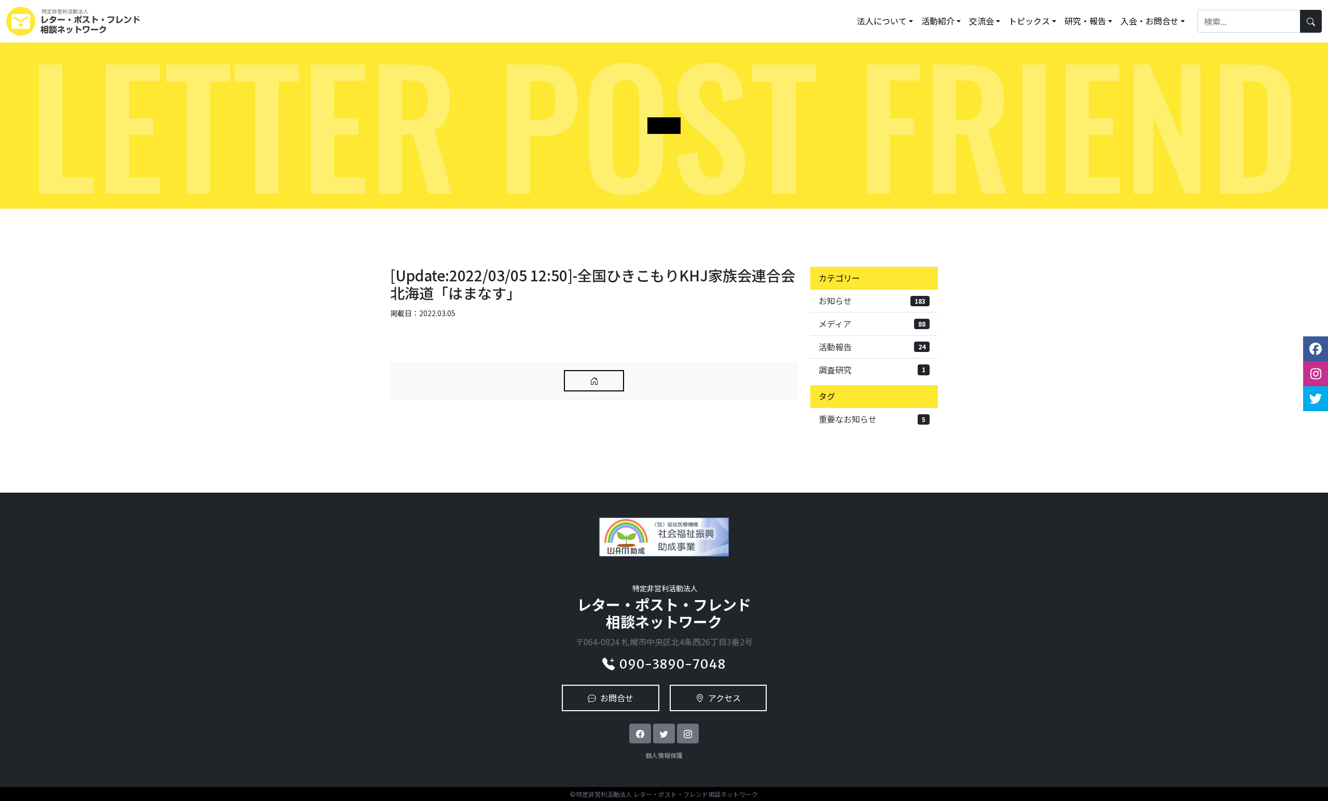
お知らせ (872, 300)
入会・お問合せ (1149, 21)
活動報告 (872, 347)
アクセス (724, 697)
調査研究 (872, 369)
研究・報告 (1085, 21)
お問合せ (616, 697)
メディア (872, 323)
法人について (882, 21)
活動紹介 (938, 21)
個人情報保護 (664, 755)
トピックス (1029, 21)
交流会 (981, 21)
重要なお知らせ (872, 419)
